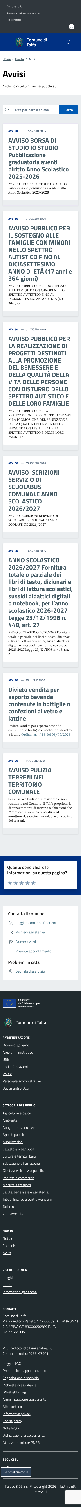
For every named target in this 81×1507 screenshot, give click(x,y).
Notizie (8, 1238)
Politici (7, 1074)
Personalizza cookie (16, 1472)
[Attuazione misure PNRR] (40, 1004)
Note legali (11, 1428)
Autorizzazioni (13, 1141)
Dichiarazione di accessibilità (24, 1435)
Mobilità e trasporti (17, 1185)
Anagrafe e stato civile (19, 1127)
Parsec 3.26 (13, 1486)
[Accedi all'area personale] (71, 26)
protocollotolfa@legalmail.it (31, 1348)
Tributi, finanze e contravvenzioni (27, 1199)
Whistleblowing (14, 1392)
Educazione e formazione (21, 1163)
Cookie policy (12, 1421)
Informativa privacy (17, 1413)
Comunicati (11, 1245)
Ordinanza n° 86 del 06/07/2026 (45, 734)
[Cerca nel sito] (68, 42)
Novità (19, 59)
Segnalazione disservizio (21, 1377)
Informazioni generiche (20, 1292)
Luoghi (8, 1277)
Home (7, 59)
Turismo (8, 1206)
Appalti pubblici (14, 1134)
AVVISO (13, 131)
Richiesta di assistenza (19, 1385)
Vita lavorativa (13, 1213)
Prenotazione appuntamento (24, 1370)
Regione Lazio (14, 6)
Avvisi (7, 1252)
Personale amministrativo (22, 1081)
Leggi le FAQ (12, 1363)
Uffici (6, 1059)
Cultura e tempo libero (19, 1156)
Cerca (68, 110)
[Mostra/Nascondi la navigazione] (5, 42)
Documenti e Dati (16, 1088)
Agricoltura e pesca (17, 1113)
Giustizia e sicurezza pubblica (24, 1170)
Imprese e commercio (18, 1177)
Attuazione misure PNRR (21, 1442)
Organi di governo (16, 1045)
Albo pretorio (14, 20)
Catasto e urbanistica (18, 1149)
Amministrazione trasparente (23, 13)
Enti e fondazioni (15, 1066)
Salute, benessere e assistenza (26, 1192)
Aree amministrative (18, 1052)
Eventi (7, 1284)
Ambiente (10, 1120)
